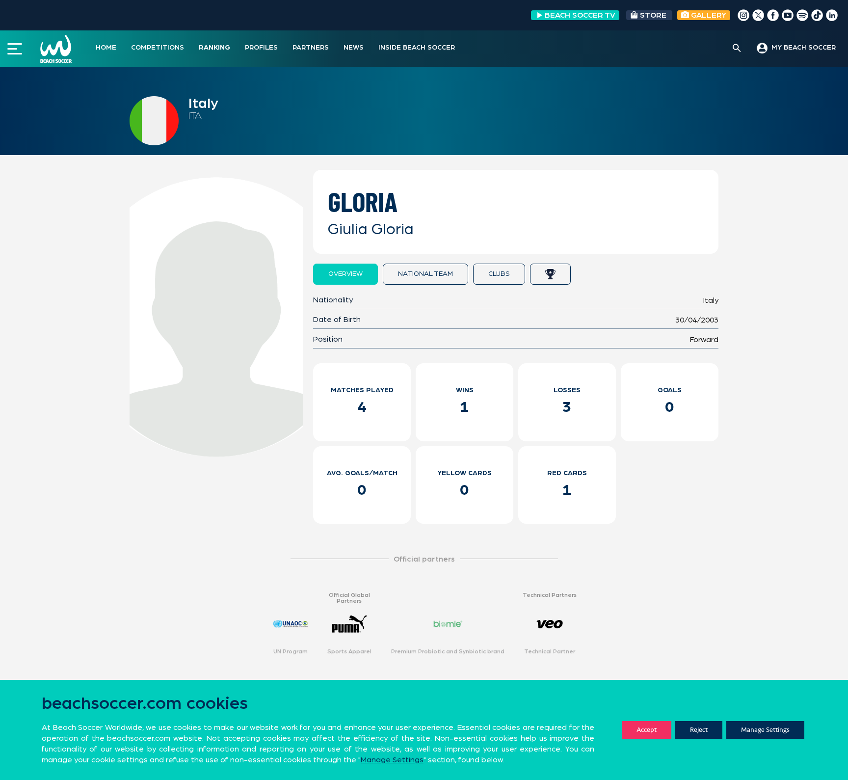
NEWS (354, 47)
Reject (699, 730)
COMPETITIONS (157, 47)
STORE (653, 15)
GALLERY (707, 15)
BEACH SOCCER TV (580, 15)
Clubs (499, 273)
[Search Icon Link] (737, 48)
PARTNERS (310, 47)
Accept (646, 730)
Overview (345, 273)
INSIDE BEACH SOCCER (416, 47)
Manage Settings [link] (392, 760)
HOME (106, 47)
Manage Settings (765, 730)
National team (425, 273)
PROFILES (261, 47)
